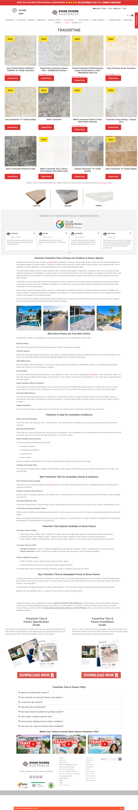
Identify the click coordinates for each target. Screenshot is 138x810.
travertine (50, 262)
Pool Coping (90, 771)
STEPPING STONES (54, 20)
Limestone (89, 767)
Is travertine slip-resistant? (32, 702)
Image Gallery (64, 778)
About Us (62, 760)
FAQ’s (61, 783)
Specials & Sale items (66, 767)
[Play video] (33, 744)
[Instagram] (34, 777)
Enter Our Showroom (66, 769)
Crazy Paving (90, 778)
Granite (88, 762)
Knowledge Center (65, 776)
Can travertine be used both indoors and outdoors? (42, 697)
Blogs (61, 780)
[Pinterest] (37, 777)
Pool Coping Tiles (103, 182)
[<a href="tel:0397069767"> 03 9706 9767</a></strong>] (14, 10)
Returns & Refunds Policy (68, 765)
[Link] (41, 777)
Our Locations (64, 785)
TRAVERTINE (9, 20)
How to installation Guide (68, 771)
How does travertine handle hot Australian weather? (42, 712)
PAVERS (58, 22)
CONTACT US (76, 22)
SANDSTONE (127, 20)
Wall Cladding (90, 780)
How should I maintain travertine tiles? (36, 717)
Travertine (89, 758)
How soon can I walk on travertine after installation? (42, 726)
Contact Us (63, 762)
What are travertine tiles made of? (35, 693)
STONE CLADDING (97, 20)
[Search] (120, 759)
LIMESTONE (41, 20)
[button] (4, 240)
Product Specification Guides (69, 774)
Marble (88, 769)
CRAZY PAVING (83, 20)
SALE (67, 22)
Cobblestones (91, 776)
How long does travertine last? (33, 707)
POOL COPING (69, 20)
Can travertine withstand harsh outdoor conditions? (42, 721)
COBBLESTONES (115, 20)
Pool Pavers (90, 774)
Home (61, 758)
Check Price (13, 78)
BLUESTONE (21, 20)
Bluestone (89, 760)
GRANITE (31, 20)
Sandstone (89, 765)
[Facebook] (30, 777)
